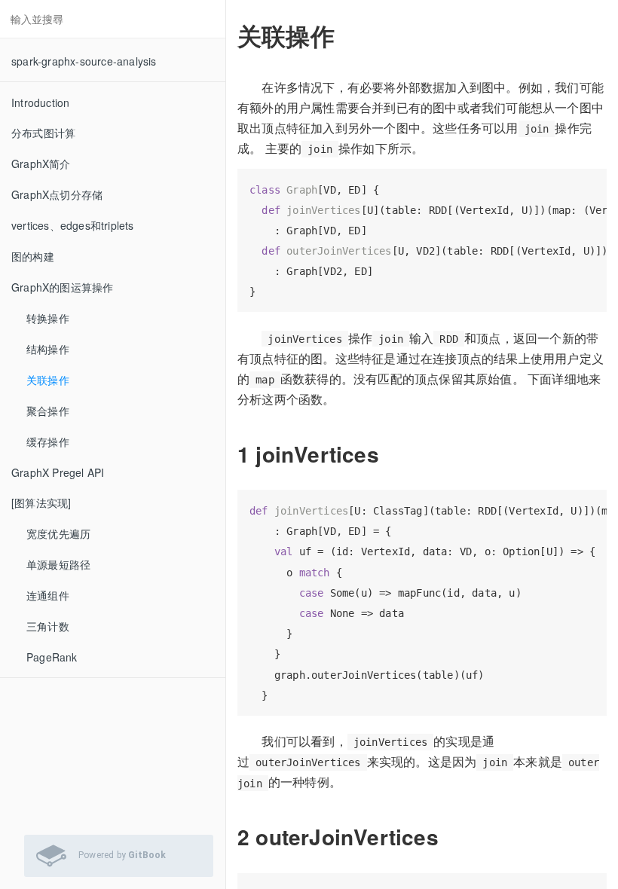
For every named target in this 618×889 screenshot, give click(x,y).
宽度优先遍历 (58, 533)
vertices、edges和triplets (72, 225)
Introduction (40, 102)
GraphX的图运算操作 (62, 287)
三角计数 (47, 626)
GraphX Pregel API (57, 472)
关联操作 (47, 379)
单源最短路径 (58, 564)
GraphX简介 (41, 163)
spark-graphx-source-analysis (84, 61)
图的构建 (32, 256)
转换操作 (47, 317)
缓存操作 (47, 441)
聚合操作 (47, 410)
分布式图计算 (43, 132)
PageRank (52, 656)
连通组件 (47, 595)
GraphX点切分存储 (56, 194)
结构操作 (47, 348)
